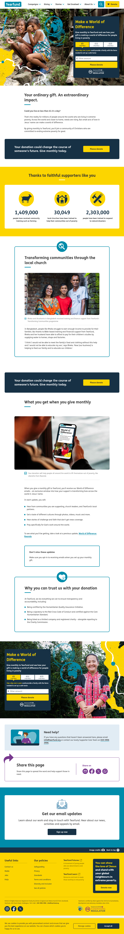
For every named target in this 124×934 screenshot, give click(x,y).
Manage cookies (84, 926)
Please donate (96, 65)
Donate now (106, 888)
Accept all (108, 926)
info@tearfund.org (52, 740)
